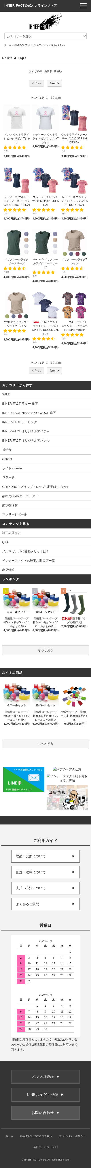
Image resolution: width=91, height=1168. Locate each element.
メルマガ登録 (46, 1076)
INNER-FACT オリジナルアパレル (31, 45)
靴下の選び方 (11, 533)
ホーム (7, 45)
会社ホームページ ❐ (45, 1147)
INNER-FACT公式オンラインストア (30, 5)
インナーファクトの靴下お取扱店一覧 (28, 560)
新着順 (58, 71)
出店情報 (8, 570)
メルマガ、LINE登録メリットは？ (25, 551)
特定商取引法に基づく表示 (36, 1136)
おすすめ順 (35, 71)
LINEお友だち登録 (45, 1095)
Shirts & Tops (58, 45)
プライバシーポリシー (72, 1136)
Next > (54, 83)
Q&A (5, 542)
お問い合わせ (46, 1113)
